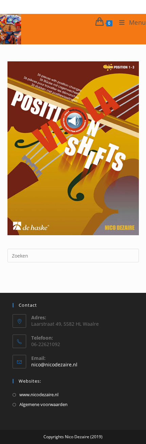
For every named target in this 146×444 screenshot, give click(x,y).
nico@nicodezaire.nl (54, 364)
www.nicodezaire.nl (38, 394)
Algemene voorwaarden (43, 404)
